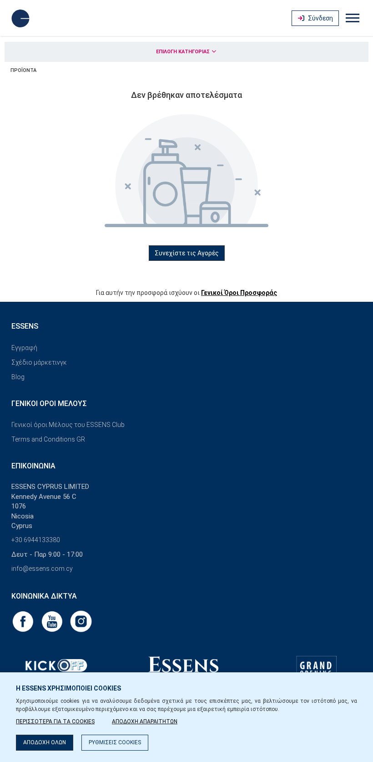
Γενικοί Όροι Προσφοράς (239, 292)
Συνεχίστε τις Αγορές (187, 253)
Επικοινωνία (33, 466)
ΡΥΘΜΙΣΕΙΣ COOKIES (115, 742)
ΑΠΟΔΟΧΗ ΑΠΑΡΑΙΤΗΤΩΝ (144, 721)
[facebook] (23, 621)
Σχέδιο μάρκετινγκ (39, 362)
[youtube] (52, 621)
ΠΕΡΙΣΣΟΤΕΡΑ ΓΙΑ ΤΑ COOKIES (55, 721)
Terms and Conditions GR (48, 439)
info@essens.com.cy (42, 568)
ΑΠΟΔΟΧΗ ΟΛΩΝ (44, 742)
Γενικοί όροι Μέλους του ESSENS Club (68, 424)
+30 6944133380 (35, 540)
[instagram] (81, 621)
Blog (18, 377)
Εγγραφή (24, 347)
